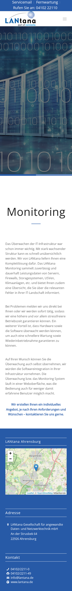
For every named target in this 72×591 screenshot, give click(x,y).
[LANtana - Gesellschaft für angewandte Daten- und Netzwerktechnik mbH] (29, 18)
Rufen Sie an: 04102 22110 (35, 7)
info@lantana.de (22, 578)
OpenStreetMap (45, 492)
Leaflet (30, 492)
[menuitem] (22, 2)
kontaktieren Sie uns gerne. (45, 414)
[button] (36, 468)
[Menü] (65, 18)
